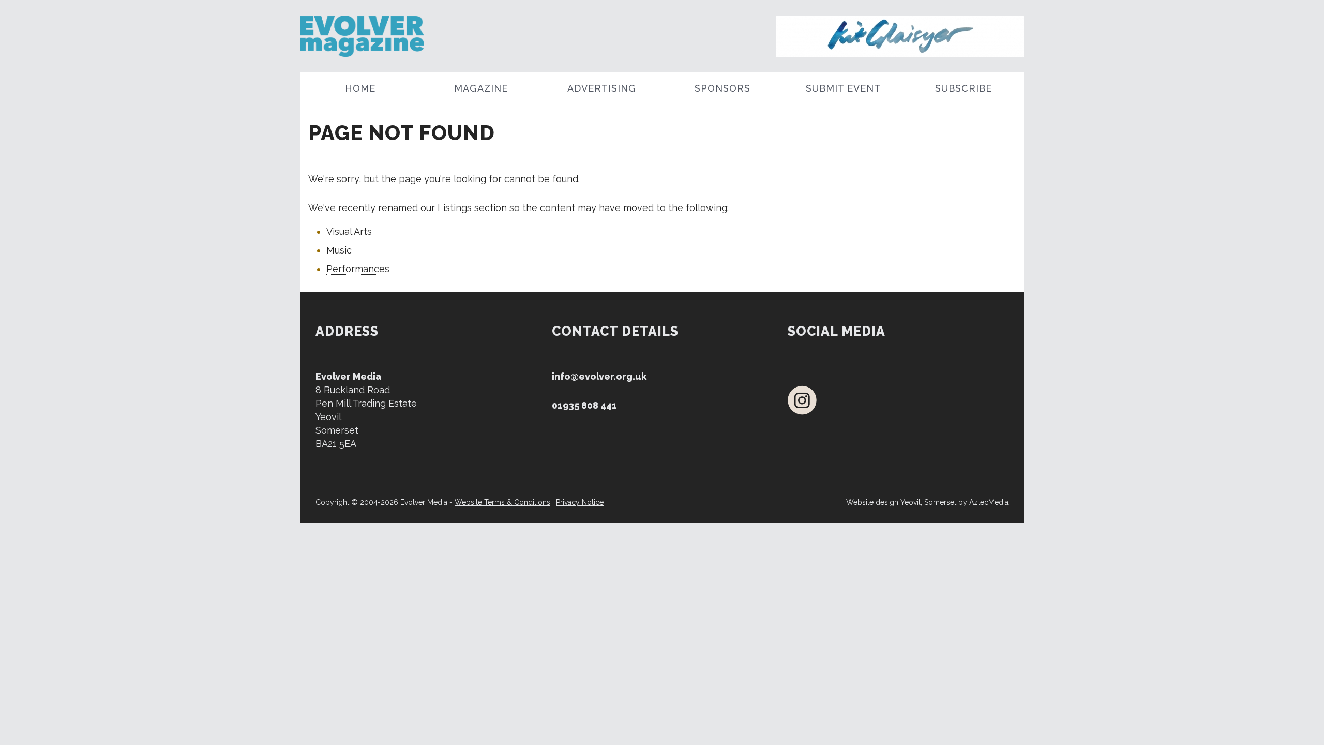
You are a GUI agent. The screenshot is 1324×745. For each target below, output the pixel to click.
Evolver (392, 36)
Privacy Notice (580, 502)
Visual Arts (349, 231)
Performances (357, 268)
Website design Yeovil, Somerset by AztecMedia (927, 502)
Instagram (802, 400)
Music (339, 250)
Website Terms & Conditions (502, 502)
